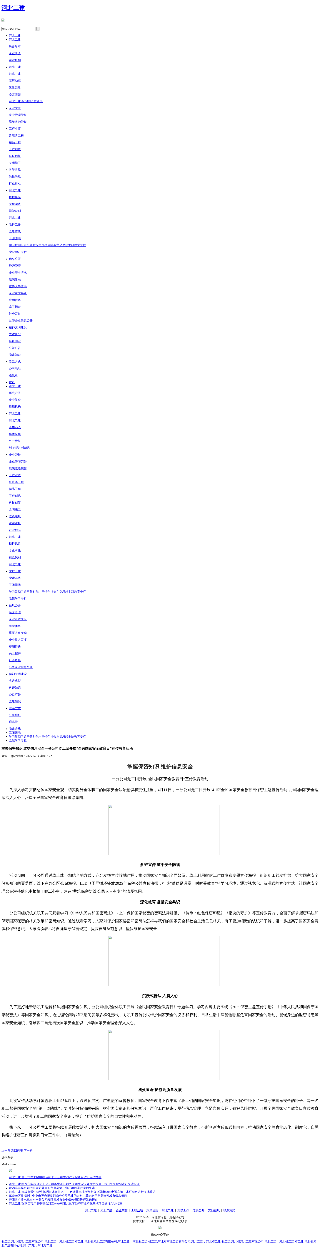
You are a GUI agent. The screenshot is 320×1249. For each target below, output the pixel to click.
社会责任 (15, 313)
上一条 (5, 1150)
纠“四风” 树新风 (19, 447)
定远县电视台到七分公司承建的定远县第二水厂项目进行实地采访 (52, 1188)
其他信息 (214, 1210)
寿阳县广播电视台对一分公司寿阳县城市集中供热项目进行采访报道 (53, 1199)
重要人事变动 (18, 286)
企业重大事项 (18, 293)
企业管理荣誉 (18, 115)
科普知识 (15, 341)
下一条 (28, 1150)
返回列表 (17, 1150)
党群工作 (15, 224)
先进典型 (15, 334)
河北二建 (13, 7)
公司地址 (15, 368)
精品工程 (15, 142)
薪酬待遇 (15, 300)
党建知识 (15, 354)
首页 (12, 382)
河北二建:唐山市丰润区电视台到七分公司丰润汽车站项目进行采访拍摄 (55, 1177)
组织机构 (15, 60)
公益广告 (15, 348)
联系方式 (15, 361)
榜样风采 (15, 197)
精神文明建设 (18, 327)
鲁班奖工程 (16, 135)
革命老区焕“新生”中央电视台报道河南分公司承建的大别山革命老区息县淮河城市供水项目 (68, 1195)
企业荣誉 (15, 108)
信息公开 (15, 258)
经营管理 (15, 265)
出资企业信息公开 (21, 320)
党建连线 (15, 231)
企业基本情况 (18, 272)
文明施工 (15, 162)
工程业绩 (15, 128)
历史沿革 (15, 46)
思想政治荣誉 (18, 121)
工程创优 (15, 149)
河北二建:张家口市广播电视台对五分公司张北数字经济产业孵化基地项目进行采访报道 (65, 1203)
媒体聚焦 (15, 87)
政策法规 (15, 169)
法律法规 (15, 176)
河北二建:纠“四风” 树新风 (26, 101)
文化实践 (15, 204)
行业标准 (15, 183)
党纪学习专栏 (18, 252)
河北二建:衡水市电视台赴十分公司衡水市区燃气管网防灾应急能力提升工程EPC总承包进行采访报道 (74, 1184)
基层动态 (15, 80)
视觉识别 (15, 210)
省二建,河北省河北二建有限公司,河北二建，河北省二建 (37, 1241)
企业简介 (15, 53)
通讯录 (13, 375)
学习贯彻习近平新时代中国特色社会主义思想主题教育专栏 (47, 245)
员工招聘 (15, 306)
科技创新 (15, 156)
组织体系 (15, 279)
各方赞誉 (15, 94)
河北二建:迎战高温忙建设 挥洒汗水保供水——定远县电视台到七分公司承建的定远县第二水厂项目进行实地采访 (82, 1191)
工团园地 (15, 238)
